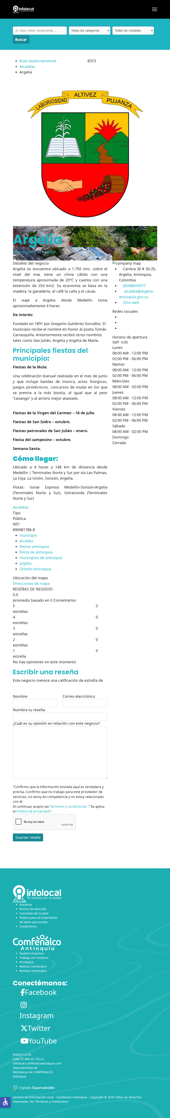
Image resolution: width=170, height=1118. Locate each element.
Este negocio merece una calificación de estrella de (58, 680)
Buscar (21, 39)
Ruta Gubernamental (37, 60)
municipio (28, 535)
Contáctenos (28, 926)
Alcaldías (27, 66)
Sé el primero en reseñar (34, 251)
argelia (25, 563)
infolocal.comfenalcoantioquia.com (37, 1063)
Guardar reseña (28, 837)
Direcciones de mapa (31, 583)
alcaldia (26, 540)
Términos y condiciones (68, 806)
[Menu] (154, 9)
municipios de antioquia (40, 557)
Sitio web (131, 302)
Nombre (20, 696)
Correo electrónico (79, 696)
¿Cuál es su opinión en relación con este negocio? (56, 723)
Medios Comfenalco (33, 966)
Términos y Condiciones (51, 1101)
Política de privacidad (33, 811)
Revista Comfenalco (33, 971)
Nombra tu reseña (29, 709)
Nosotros (25, 905)
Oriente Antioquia (35, 568)
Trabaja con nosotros (34, 958)
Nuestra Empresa (31, 953)
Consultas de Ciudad (33, 913)
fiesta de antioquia (35, 552)
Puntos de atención (32, 909)
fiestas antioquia (34, 546)
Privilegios (26, 962)
